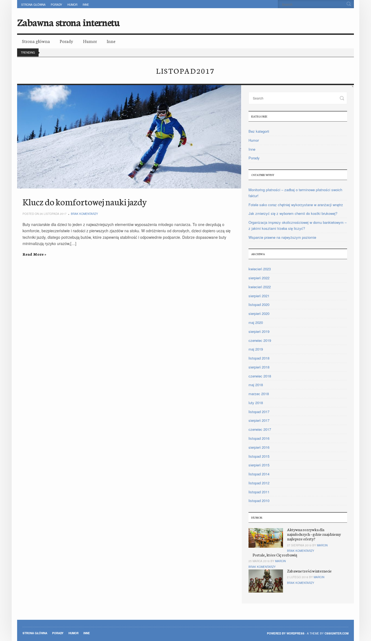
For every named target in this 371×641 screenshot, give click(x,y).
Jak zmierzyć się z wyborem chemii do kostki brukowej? (293, 213)
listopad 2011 (259, 491)
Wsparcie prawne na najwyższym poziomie (282, 237)
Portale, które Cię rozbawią (275, 555)
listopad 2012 (259, 482)
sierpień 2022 (259, 277)
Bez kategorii (259, 131)
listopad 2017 (259, 411)
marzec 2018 (259, 393)
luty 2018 (256, 402)
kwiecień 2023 (260, 268)
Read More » (34, 254)
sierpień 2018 (259, 367)
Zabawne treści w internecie (309, 571)
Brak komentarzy (84, 214)
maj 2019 (256, 349)
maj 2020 (256, 322)
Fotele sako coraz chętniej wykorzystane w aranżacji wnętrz (296, 204)
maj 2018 (256, 384)
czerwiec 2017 (260, 429)
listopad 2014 (259, 473)
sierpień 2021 (259, 295)
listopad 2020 (259, 304)
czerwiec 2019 (260, 340)
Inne (86, 5)
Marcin (322, 545)
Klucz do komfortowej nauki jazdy (85, 201)
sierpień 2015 (259, 464)
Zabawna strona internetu (68, 22)
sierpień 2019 (259, 331)
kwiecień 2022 (260, 286)
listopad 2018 (259, 358)
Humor (72, 5)
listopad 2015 (259, 456)
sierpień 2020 (259, 313)
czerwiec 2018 (260, 376)
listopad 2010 (259, 500)
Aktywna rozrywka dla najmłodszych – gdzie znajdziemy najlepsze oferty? (314, 534)
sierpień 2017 (259, 420)
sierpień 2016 (259, 447)
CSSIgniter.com (336, 633)
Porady (56, 5)
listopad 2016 (259, 438)
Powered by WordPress (285, 633)
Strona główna (33, 5)
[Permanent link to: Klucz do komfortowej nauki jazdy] (129, 136)
